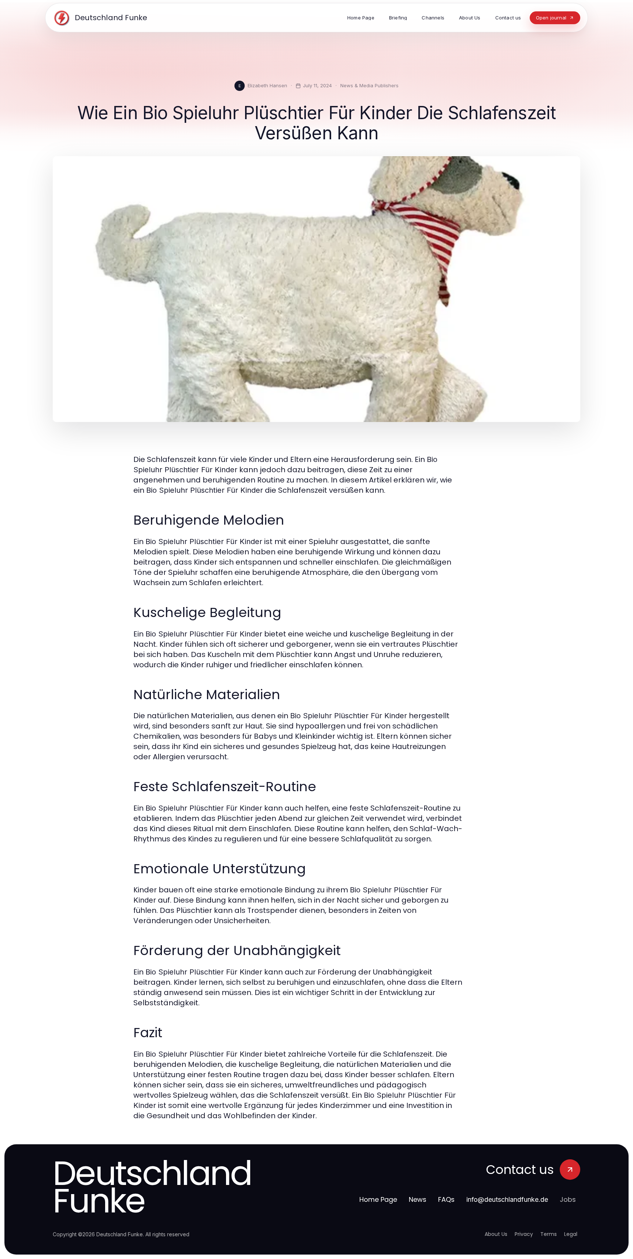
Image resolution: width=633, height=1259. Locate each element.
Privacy (524, 1234)
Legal (570, 1234)
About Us (496, 1234)
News (417, 1199)
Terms (548, 1234)
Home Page (378, 1199)
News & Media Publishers (369, 85)
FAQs (446, 1199)
